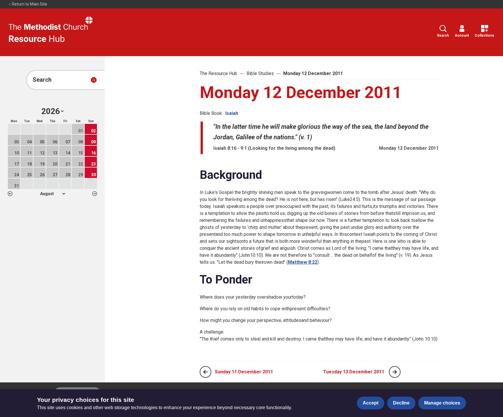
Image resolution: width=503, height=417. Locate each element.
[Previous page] (205, 372)
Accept (370, 402)
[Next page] (395, 372)
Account (462, 35)
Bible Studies (260, 73)
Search (443, 35)
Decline (401, 402)
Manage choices (442, 402)
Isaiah (231, 113)
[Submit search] (94, 80)
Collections (484, 35)
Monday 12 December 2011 (313, 73)
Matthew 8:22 (302, 262)
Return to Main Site (29, 4)
